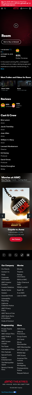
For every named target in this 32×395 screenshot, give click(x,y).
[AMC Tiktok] (22, 255)
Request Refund (23, 373)
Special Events (6, 355)
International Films (7, 349)
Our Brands (5, 269)
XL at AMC (21, 293)
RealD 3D (20, 290)
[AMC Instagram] (10, 255)
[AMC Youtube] (28, 255)
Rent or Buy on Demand (11, 42)
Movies (19, 269)
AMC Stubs (21, 329)
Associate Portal (7, 296)
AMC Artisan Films (7, 334)
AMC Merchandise (23, 347)
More (2, 69)
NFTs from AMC (22, 350)
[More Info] (10, 49)
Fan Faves (4, 346)
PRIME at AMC (22, 287)
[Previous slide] (2, 215)
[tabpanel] (16, 216)
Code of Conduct (7, 321)
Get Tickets (16, 239)
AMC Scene (21, 355)
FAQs (3, 275)
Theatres (20, 272)
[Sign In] (30, 8)
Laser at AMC (22, 296)
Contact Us (5, 272)
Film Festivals (6, 352)
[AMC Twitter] (16, 255)
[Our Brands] (16, 383)
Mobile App (21, 353)
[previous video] (2, 84)
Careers (4, 293)
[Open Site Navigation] (2, 8)
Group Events (22, 336)
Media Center (6, 290)
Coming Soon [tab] (22, 180)
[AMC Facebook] (4, 255)
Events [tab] (13, 180)
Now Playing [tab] (5, 180)
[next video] (30, 84)
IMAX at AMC (22, 279)
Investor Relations (7, 287)
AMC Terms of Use (8, 313)
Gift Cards (20, 339)
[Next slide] (29, 215)
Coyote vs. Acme (16, 229)
